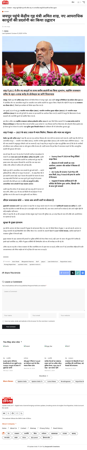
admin (6, 31)
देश (4, 358)
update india (22, 264)
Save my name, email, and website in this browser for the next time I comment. (30, 321)
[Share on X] (72, 273)
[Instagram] (17, 413)
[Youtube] (4, 413)
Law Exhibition (53, 261)
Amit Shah (15, 261)
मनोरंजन (26, 358)
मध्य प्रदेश (7, 437)
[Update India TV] (5, 2)
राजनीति (8, 358)
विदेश (35, 433)
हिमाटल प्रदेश (46, 437)
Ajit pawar (34, 437)
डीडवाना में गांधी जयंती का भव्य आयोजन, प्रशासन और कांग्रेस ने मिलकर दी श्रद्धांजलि (64, 165)
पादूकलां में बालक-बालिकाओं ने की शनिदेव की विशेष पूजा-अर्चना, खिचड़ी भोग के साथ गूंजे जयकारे (64, 183)
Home (4, 8)
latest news (51, 381)
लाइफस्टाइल (54, 433)
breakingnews (66, 381)
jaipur (43, 261)
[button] (69, 2)
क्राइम (16, 437)
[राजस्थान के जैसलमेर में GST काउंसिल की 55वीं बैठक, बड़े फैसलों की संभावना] (74, 350)
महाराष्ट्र (74, 433)
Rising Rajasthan (10, 264)
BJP (37, 261)
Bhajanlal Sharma (28, 261)
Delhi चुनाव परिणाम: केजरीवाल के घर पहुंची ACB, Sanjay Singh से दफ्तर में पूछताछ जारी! (12, 364)
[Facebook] (13, 413)
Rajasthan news (65, 261)
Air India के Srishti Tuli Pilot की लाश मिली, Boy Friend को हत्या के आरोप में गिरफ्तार (64, 174)
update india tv (35, 264)
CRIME (65, 433)
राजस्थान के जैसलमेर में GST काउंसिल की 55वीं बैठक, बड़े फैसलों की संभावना (74, 363)
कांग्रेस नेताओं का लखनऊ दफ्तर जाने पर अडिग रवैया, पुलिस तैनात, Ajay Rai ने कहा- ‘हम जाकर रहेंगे (53, 364)
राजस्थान (9, 8)
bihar (24, 437)
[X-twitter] (8, 413)
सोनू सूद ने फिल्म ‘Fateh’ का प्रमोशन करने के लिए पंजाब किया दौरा (32, 363)
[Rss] (21, 413)
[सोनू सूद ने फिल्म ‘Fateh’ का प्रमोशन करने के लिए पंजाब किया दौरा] (33, 350)
